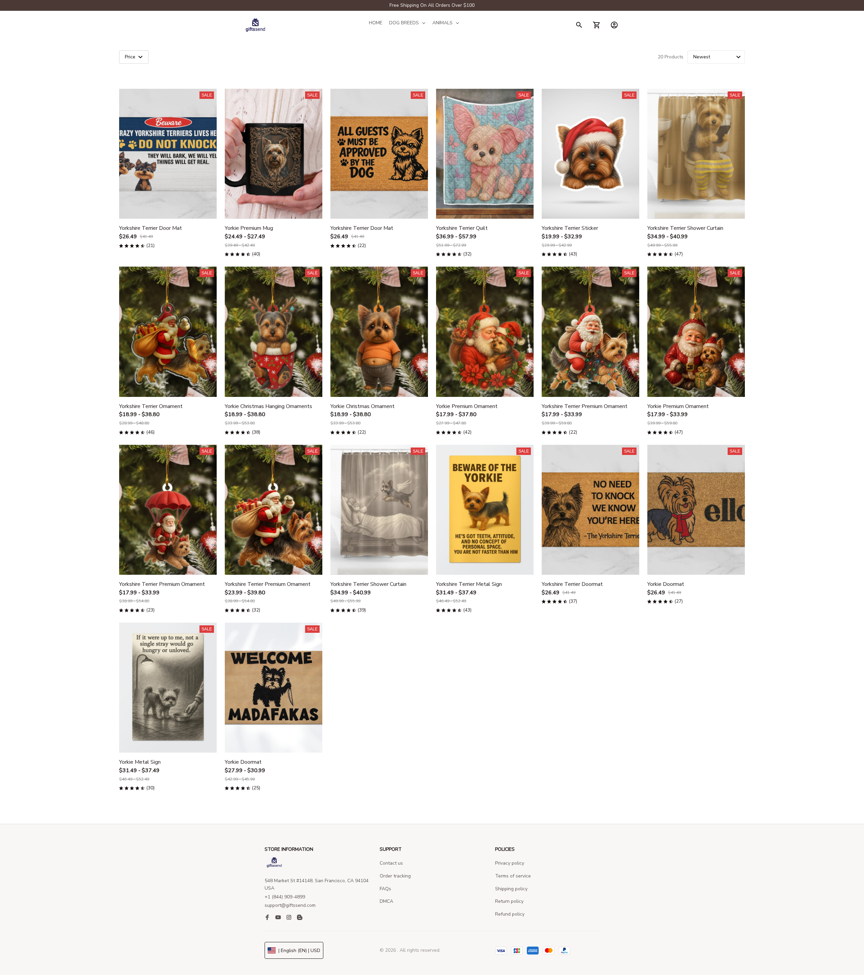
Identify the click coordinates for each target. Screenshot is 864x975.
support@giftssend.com (290, 905)
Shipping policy (511, 889)
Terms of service (513, 876)
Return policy (509, 901)
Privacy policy (509, 863)
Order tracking (395, 876)
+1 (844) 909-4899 (285, 897)
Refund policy (509, 914)
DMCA (386, 901)
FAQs (385, 889)
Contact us (391, 863)
